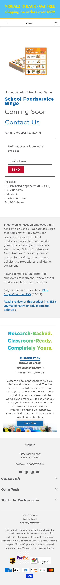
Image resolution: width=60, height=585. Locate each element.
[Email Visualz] (37, 472)
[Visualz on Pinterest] (26, 472)
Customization (30, 358)
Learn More (30, 423)
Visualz (30, 23)
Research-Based (30, 363)
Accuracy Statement (30, 522)
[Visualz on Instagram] (32, 472)
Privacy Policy (30, 519)
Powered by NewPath (30, 368)
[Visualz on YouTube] (20, 472)
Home (9, 92)
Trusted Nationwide (30, 373)
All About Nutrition (28, 92)
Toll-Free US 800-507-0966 (30, 464)
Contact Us (22, 122)
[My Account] (4, 22)
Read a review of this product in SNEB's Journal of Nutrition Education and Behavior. (30, 306)
